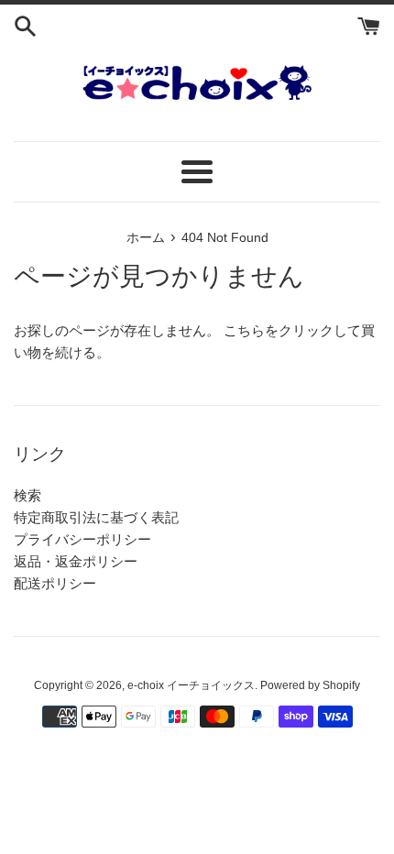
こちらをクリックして (292, 330)
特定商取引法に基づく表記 (96, 517)
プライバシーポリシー (82, 539)
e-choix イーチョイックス (191, 685)
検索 (27, 495)
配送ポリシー (55, 583)
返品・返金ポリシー (75, 561)
